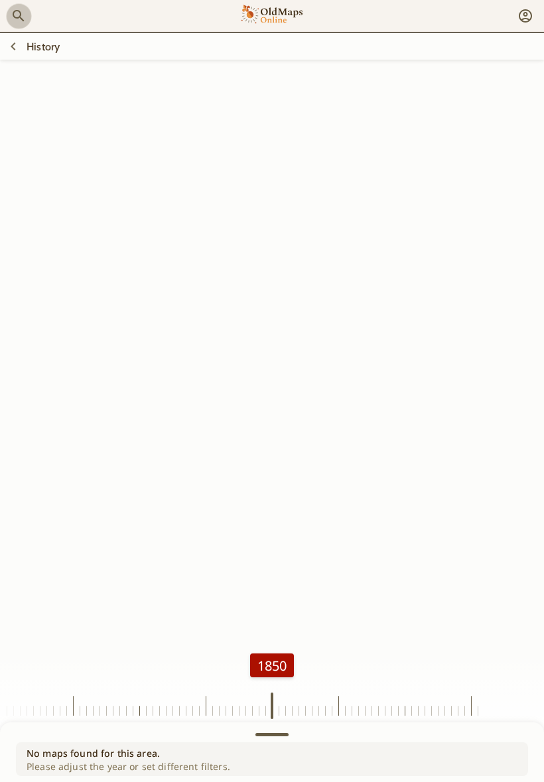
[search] (18, 16)
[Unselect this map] (13, 46)
